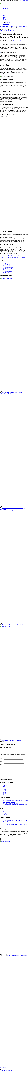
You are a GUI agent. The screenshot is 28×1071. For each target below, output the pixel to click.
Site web (2, 764)
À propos (5, 812)
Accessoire (5, 785)
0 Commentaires (16, 40)
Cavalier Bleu (9, 257)
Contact (5, 814)
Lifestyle (5, 790)
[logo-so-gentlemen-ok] (4, 8)
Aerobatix (8, 255)
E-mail (2, 761)
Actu (4, 786)
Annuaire (5, 813)
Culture (4, 789)
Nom (1, 758)
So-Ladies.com (24, 0)
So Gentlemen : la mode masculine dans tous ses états (13, 26)
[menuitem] (15, 16)
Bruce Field (3, 257)
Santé (4, 794)
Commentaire (3, 767)
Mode (21, 40)
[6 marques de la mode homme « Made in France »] (7, 30)
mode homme (16, 257)
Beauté (4, 788)
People (4, 793)
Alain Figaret (14, 255)
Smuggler (22, 257)
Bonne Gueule (21, 255)
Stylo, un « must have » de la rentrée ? (12, 803)
